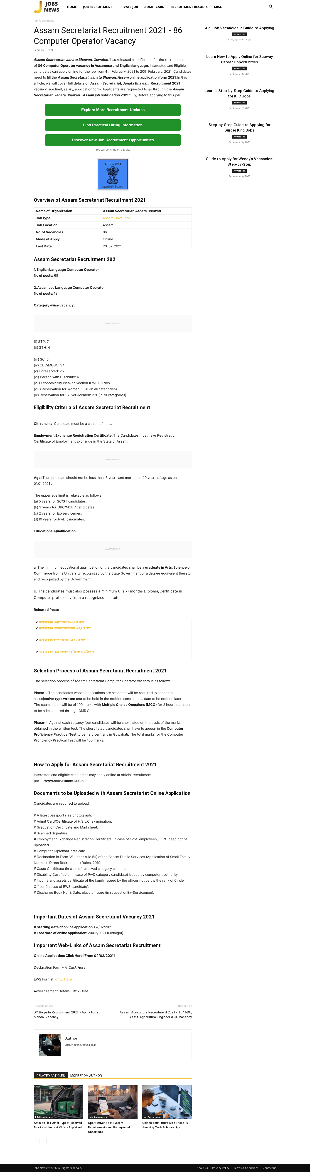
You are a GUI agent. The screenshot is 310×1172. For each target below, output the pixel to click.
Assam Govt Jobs (116, 218)
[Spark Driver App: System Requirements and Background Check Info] (113, 1102)
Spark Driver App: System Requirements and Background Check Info (109, 1127)
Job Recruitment (97, 7)
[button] (270, 7)
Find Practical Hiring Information (113, 125)
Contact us (269, 1168)
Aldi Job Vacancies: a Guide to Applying (239, 28)
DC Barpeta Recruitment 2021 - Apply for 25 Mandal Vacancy (67, 1014)
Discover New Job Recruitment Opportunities (113, 140)
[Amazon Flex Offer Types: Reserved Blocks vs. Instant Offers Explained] (58, 1102)
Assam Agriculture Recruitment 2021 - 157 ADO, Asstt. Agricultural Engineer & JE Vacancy (156, 1014)
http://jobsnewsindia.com (80, 1044)
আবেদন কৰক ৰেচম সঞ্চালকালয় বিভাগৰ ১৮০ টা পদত (66, 651)
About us (202, 1168)
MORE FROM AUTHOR (86, 1075)
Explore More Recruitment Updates (113, 110)
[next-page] (44, 1141)
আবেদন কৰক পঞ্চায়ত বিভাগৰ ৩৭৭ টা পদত (61, 622)
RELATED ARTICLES (51, 1075)
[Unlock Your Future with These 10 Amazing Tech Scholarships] (167, 1102)
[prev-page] (36, 1141)
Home (72, 7)
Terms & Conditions (246, 1168)
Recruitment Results (189, 7)
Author (71, 1038)
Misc (218, 7)
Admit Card (154, 7)
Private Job (128, 7)
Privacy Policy (220, 1168)
